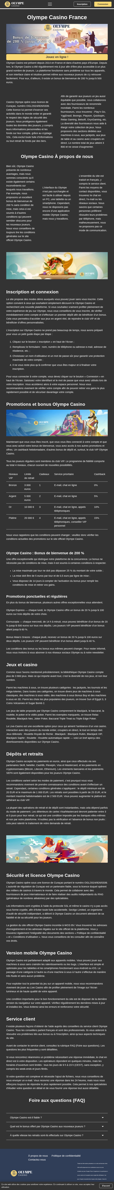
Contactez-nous (37, 1159)
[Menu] (50, 4)
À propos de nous (38, 1155)
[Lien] (14, 4)
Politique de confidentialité (66, 1155)
